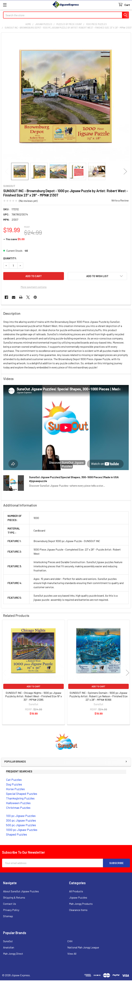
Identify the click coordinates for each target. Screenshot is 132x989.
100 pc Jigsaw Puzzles (21, 816)
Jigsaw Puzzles (78, 897)
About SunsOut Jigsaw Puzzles (21, 891)
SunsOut (8, 941)
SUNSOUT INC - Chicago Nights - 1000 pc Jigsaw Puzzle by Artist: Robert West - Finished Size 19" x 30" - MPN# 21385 (33, 696)
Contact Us (9, 903)
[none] (66, 98)
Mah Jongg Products (81, 903)
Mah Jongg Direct (13, 953)
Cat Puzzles (14, 779)
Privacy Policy (11, 909)
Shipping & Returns (14, 897)
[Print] (21, 297)
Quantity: (10, 258)
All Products (76, 891)
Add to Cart (33, 686)
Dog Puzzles (14, 784)
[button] (66, 741)
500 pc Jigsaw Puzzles (21, 825)
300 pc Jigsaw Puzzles (21, 820)
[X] (28, 297)
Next (125, 171)
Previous (6, 171)
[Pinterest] (35, 297)
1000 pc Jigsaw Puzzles (21, 830)
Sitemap (8, 916)
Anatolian (8, 947)
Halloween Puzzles (18, 803)
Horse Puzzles (15, 789)
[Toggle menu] (4, 4)
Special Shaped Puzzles (21, 793)
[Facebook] (6, 297)
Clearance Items (78, 909)
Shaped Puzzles (16, 834)
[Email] (13, 297)
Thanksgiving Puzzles (20, 798)
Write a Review (120, 200)
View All (71, 953)
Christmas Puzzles (18, 807)
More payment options (34, 286)
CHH (69, 941)
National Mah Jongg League (83, 947)
